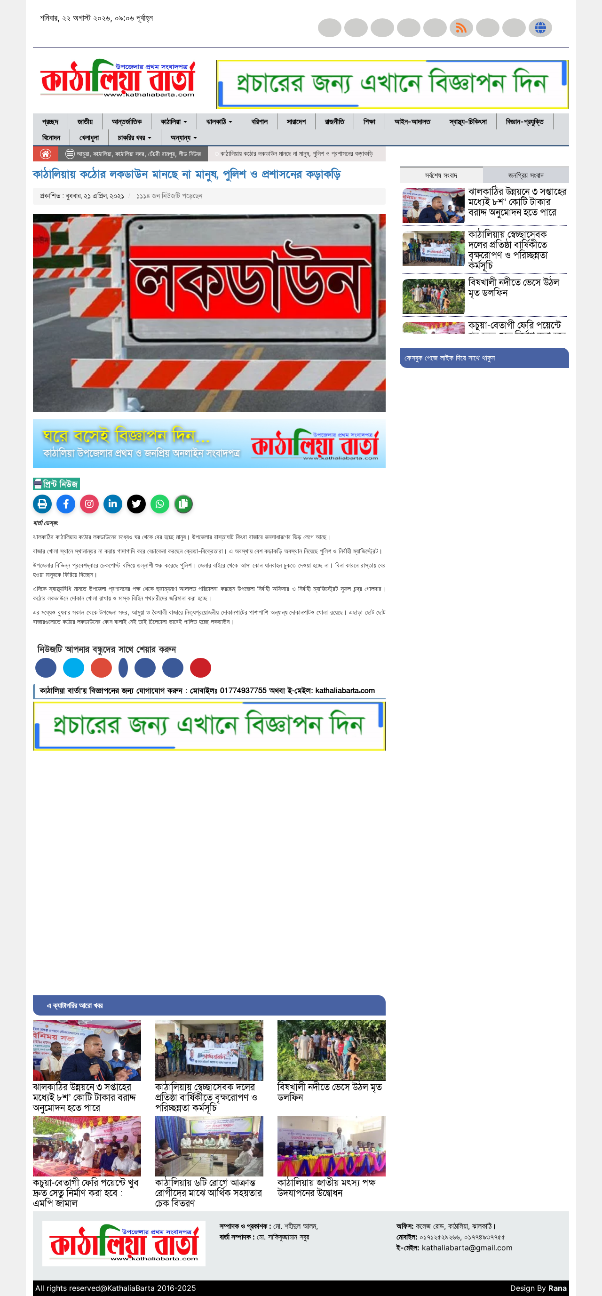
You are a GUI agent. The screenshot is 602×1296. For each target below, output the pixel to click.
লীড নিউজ (190, 154)
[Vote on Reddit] (145, 668)
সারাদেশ (296, 121)
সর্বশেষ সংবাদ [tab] (441, 175)
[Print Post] (42, 504)
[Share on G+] (101, 668)
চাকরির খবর (132, 137)
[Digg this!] (172, 668)
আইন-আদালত (412, 121)
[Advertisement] (209, 870)
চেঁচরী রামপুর (161, 154)
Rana (557, 1288)
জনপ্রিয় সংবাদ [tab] (526, 175)
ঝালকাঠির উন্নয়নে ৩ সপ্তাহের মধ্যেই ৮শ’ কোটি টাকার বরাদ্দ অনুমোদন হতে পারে (84, 1097)
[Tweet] (73, 668)
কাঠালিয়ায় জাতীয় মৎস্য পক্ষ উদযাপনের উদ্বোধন (326, 1188)
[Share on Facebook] (45, 668)
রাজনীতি (334, 121)
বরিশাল (260, 121)
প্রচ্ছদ (50, 121)
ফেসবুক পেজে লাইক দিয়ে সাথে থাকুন (449, 357)
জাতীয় (85, 121)
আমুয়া (83, 154)
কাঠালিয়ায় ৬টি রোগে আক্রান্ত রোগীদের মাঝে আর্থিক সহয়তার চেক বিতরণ (208, 1193)
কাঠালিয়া (171, 121)
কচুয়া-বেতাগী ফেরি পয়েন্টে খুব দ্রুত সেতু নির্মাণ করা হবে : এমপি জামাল (86, 1193)
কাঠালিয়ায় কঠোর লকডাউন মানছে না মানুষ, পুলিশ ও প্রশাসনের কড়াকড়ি (187, 174)
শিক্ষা (369, 121)
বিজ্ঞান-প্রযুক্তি (525, 121)
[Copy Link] (183, 504)
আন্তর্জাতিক (127, 121)
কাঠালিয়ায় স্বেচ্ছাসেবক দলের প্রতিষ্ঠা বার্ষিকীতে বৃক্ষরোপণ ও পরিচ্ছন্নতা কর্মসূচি (206, 1097)
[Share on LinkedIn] (123, 668)
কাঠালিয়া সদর (129, 154)
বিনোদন (51, 137)
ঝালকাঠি (217, 121)
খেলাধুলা (89, 137)
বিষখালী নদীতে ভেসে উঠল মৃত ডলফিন (329, 1092)
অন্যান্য (181, 137)
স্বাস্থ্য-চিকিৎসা (468, 121)
